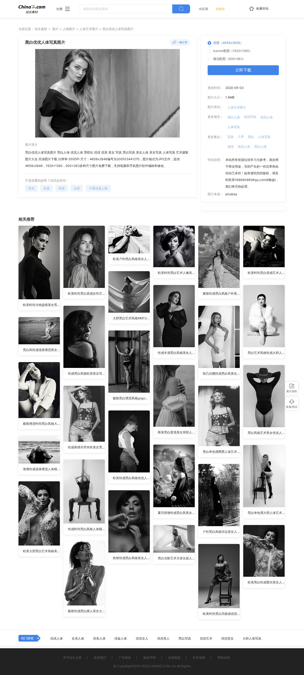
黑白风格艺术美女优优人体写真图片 (266, 433)
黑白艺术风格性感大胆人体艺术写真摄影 (266, 353)
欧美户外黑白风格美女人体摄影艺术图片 (131, 259)
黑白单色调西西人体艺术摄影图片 (221, 451)
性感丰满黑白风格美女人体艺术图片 (176, 353)
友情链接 (174, 657)
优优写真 (250, 117)
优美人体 (99, 638)
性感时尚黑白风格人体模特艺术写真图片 (86, 529)
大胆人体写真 (252, 638)
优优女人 (142, 638)
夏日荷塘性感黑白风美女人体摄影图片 (176, 513)
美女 (31, 188)
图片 (55, 29)
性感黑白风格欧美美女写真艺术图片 (86, 373)
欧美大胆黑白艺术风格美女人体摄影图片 (41, 551)
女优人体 (78, 638)
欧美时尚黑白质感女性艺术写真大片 (86, 293)
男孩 (62, 188)
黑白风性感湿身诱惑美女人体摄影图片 (41, 350)
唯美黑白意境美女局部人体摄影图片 (176, 432)
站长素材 (41, 29)
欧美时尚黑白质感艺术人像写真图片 (266, 273)
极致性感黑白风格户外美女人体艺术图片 (221, 293)
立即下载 (243, 70)
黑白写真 (184, 638)
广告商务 (125, 657)
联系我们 (100, 657)
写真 (230, 137)
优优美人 (163, 638)
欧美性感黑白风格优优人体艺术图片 (131, 478)
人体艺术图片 (88, 29)
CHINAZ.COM (160, 666)
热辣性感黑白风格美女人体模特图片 (131, 558)
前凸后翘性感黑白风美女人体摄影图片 (221, 373)
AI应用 (203, 9)
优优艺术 (206, 638)
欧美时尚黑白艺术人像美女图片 (176, 273)
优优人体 (266, 117)
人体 (241, 136)
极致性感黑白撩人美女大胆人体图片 (86, 611)
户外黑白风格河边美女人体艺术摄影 (221, 531)
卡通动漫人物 (98, 188)
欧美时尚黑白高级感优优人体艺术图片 (221, 614)
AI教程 (220, 9)
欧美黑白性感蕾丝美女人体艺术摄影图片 (266, 582)
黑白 (251, 137)
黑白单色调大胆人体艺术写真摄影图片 (266, 513)
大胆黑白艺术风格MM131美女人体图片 (131, 318)
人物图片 (69, 29)
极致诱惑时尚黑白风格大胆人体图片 (41, 423)
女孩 (46, 188)
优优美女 (227, 638)
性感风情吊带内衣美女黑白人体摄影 (86, 447)
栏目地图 (199, 657)
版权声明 (149, 657)
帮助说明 (223, 657)
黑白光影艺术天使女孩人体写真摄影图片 (176, 558)
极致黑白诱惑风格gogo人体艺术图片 (131, 398)
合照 (77, 188)
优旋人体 (120, 638)
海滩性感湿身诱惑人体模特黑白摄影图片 (41, 469)
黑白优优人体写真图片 (118, 29)
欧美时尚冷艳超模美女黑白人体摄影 (41, 305)
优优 (230, 146)
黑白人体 (233, 117)
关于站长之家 (72, 657)
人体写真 (233, 127)
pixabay (231, 194)
